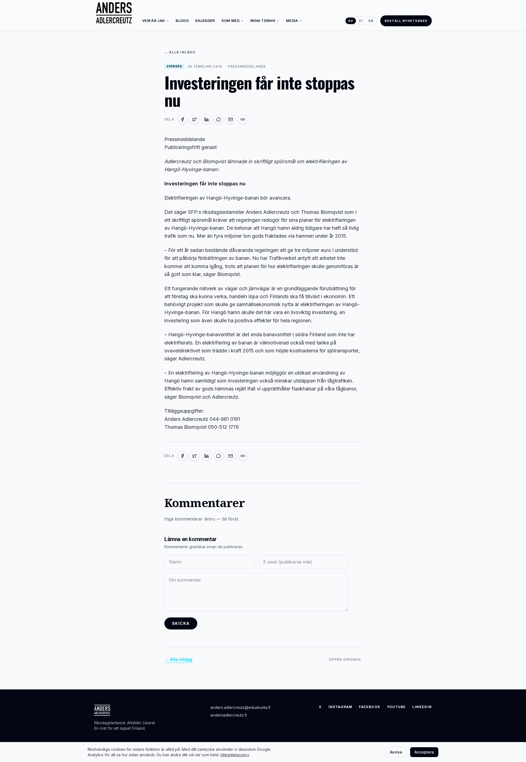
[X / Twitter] (194, 119)
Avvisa (396, 752)
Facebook (369, 707)
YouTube (396, 707)
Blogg (182, 20)
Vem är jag (153, 20)
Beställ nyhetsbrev (406, 21)
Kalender (205, 20)
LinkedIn (422, 707)
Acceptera (424, 752)
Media (292, 20)
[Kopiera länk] (243, 119)
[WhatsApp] (219, 119)
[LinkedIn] (206, 119)
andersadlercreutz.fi (228, 715)
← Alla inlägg (180, 52)
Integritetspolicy (235, 754)
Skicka (181, 623)
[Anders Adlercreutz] (113, 13)
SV (350, 21)
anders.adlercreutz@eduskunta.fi (240, 707)
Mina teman (262, 20)
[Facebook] (182, 119)
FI (360, 21)
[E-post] (231, 119)
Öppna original (345, 659)
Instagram (340, 707)
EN (370, 21)
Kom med (230, 20)
